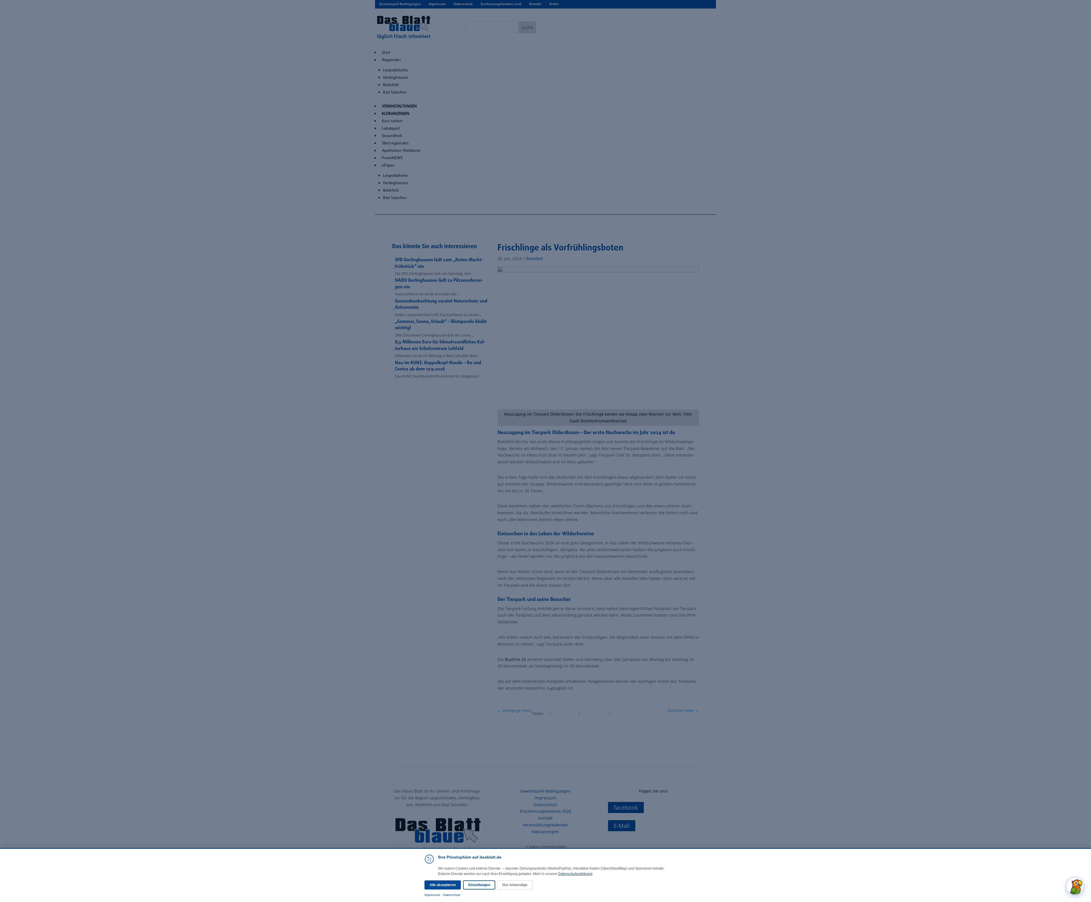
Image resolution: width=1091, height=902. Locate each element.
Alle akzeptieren (443, 885)
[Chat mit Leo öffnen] (1075, 886)
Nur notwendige (515, 885)
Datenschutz (452, 895)
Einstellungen (479, 885)
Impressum (432, 895)
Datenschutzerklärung (575, 874)
